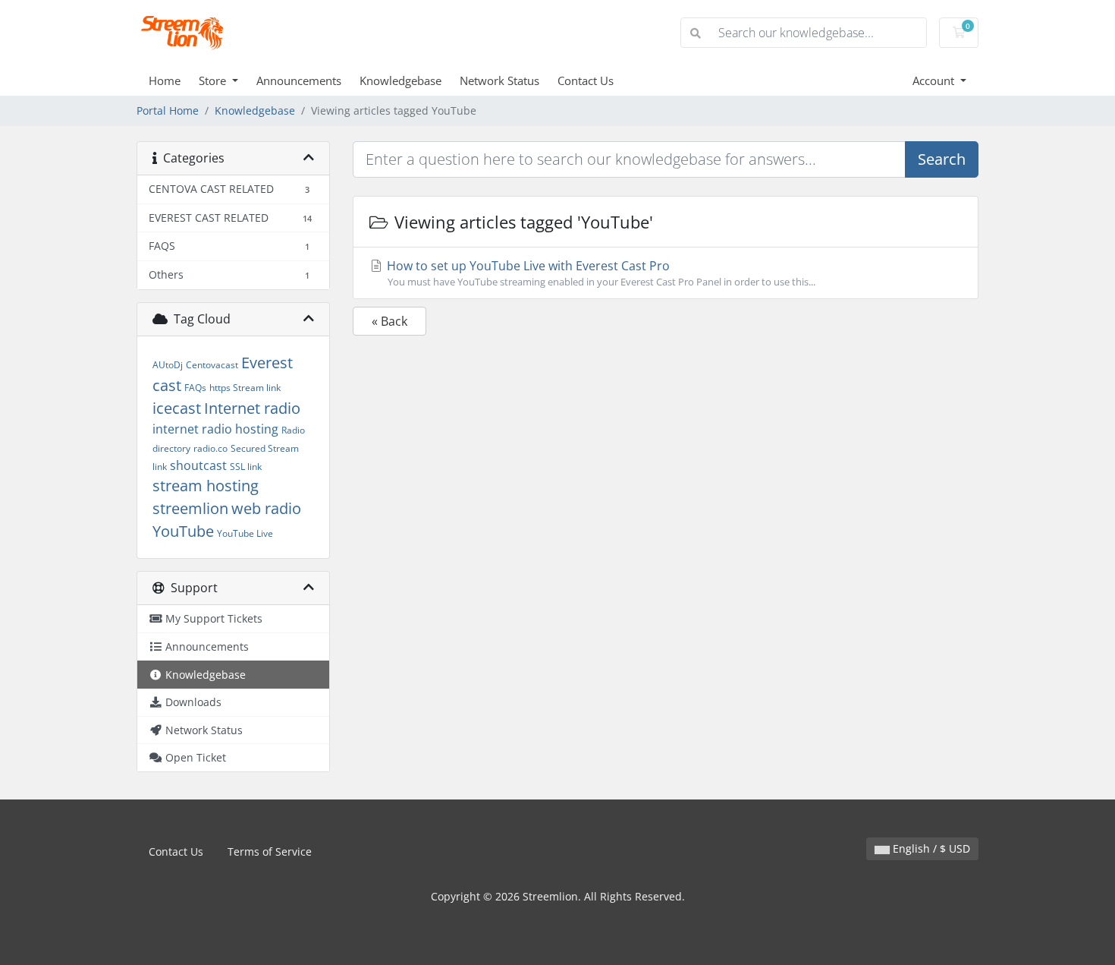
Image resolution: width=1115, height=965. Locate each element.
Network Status (499, 80)
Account (934, 80)
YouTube (183, 531)
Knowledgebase (400, 80)
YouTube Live (245, 533)
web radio (266, 508)
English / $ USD (930, 848)
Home (165, 80)
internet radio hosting (215, 429)
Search (942, 159)
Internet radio (252, 408)
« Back (389, 321)
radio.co (210, 448)
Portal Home (168, 110)
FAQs (195, 387)
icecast (176, 408)
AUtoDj (167, 364)
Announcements (298, 80)
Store (214, 80)
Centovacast (212, 364)
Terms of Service (270, 851)
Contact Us (586, 80)
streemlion (190, 508)
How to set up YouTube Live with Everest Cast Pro (599, 273)
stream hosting (205, 485)
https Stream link (245, 387)
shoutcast (198, 465)
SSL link (246, 466)
